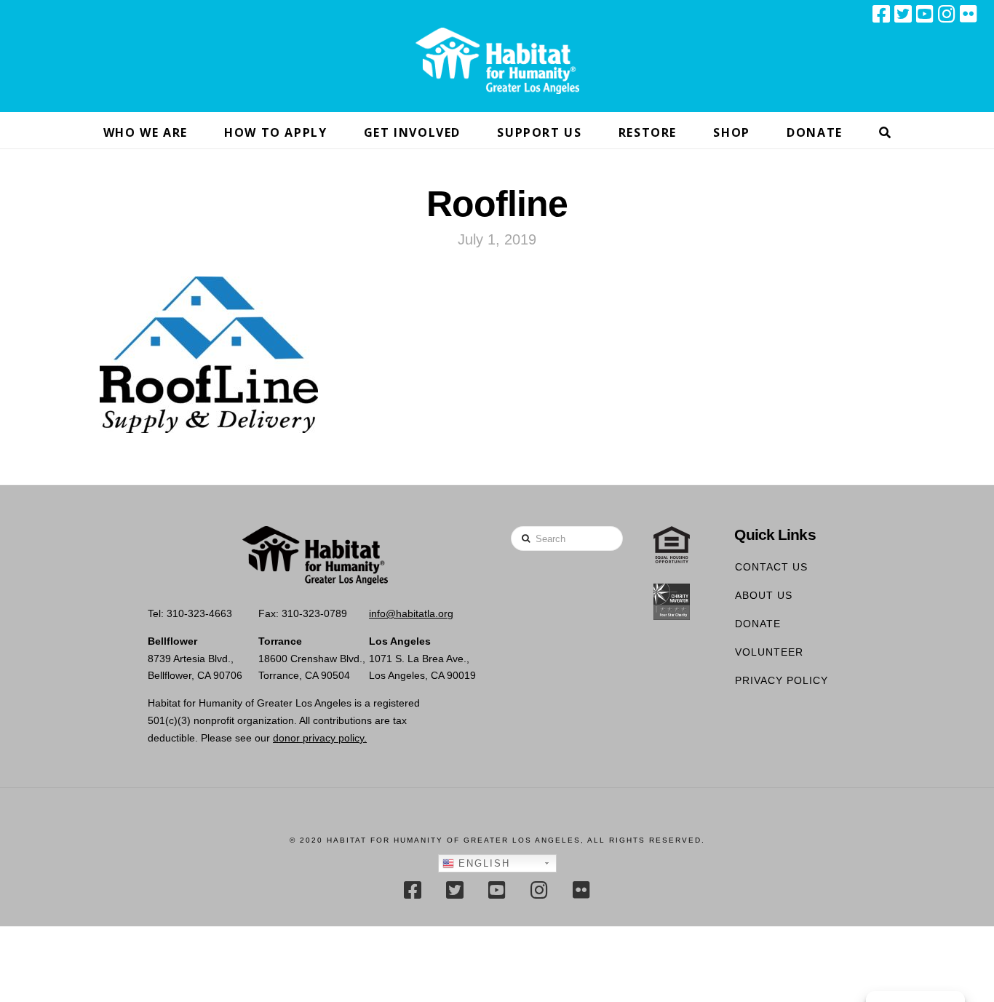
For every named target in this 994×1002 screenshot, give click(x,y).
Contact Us (771, 567)
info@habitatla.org (411, 613)
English (482, 863)
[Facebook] (881, 13)
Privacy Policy (781, 680)
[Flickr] (968, 13)
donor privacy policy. (320, 738)
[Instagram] (946, 13)
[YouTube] (925, 13)
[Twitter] (903, 13)
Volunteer (769, 652)
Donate (758, 623)
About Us (763, 595)
